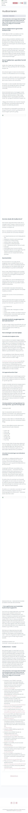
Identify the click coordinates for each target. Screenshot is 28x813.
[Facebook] (11, 803)
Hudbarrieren (6, 15)
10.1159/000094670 (8, 752)
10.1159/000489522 (8, 745)
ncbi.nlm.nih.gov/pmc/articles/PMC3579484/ (15, 764)
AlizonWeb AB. (18, 810)
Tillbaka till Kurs (14, 776)
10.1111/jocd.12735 (8, 727)
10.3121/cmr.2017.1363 (9, 741)
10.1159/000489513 (8, 730)
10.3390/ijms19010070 (9, 718)
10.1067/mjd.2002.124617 (9, 688)
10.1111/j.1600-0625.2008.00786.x (11, 735)
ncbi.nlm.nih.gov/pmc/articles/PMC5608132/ (14, 705)
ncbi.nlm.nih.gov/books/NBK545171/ (12, 708)
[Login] (19, 3)
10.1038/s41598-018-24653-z (10, 695)
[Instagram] (14, 803)
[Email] (16, 803)
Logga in (15, 3)
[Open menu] (25, 3)
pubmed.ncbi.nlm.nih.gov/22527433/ (13, 759)
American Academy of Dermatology (12, 361)
